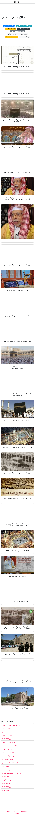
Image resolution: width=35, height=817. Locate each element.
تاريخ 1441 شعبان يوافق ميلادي (10, 746)
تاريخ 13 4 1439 (6, 776)
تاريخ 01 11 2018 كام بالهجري (24, 26)
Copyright (17, 813)
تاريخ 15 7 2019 (6, 770)
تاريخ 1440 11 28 (6, 766)
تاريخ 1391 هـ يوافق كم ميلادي (10, 763)
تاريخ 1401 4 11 (6, 790)
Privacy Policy (24, 811)
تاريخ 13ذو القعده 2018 (8, 756)
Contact (15, 811)
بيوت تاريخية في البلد (24, 37)
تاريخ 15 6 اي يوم (6, 780)
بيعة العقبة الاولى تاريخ (9, 26)
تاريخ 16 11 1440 (6, 787)
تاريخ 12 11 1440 (6, 739)
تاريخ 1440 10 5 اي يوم (8, 759)
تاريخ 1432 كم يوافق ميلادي (9, 742)
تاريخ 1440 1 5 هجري (8, 735)
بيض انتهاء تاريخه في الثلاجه (17, 31)
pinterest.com (11, 717)
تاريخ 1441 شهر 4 (7, 749)
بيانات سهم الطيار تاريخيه (11, 37)
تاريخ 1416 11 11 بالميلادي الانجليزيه (11, 773)
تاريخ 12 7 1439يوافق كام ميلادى (11, 725)
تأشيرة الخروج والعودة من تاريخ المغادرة (17, 34)
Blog (16, 1)
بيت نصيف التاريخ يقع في (24, 28)
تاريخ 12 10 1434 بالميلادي (9, 732)
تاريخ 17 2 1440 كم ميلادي (9, 728)
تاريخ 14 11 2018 (6, 783)
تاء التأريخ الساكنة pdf (10, 28)
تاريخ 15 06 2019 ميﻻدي (9, 752)
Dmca (8, 811)
